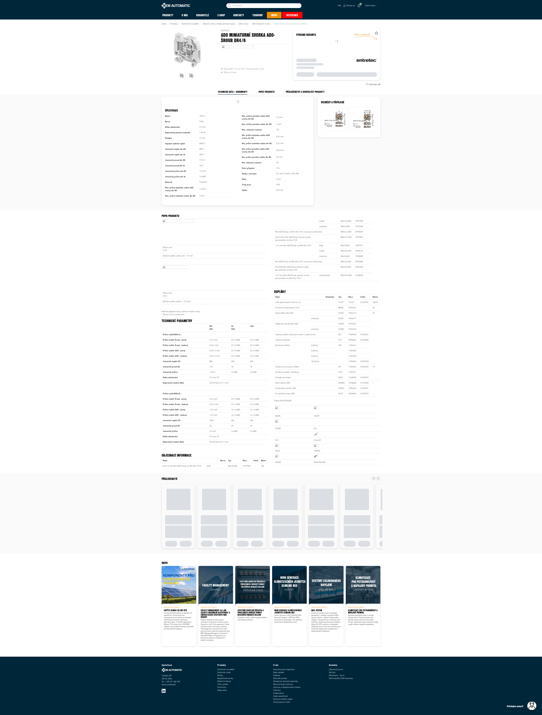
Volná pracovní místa (281, 702)
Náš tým (332, 672)
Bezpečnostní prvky (225, 678)
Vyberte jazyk (370, 5)
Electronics (221, 687)
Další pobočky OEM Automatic (341, 678)
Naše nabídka (278, 672)
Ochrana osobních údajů (282, 699)
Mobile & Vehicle (224, 681)
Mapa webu (222, 690)
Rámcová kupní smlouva (283, 684)
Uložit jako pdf (374, 84)
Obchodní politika (280, 678)
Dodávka (276, 675)
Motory (220, 675)
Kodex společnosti (280, 696)
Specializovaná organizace (284, 669)
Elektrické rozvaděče (225, 669)
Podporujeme (278, 693)
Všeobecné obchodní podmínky (285, 681)
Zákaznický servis (336, 669)
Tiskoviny (277, 690)
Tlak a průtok (222, 684)
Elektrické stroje (224, 672)
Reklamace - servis (336, 675)
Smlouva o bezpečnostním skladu (286, 687)
